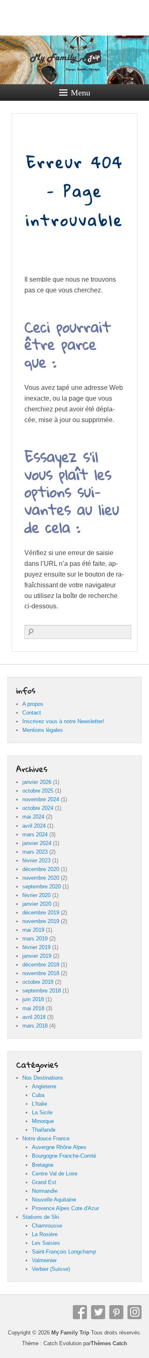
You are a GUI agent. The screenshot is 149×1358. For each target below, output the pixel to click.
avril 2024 (34, 826)
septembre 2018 (41, 991)
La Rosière (45, 1234)
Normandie (45, 1191)
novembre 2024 (40, 799)
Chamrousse (47, 1226)
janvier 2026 (36, 782)
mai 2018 (33, 1008)
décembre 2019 (40, 912)
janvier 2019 (36, 956)
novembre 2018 (40, 973)
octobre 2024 (37, 808)
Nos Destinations (42, 1078)
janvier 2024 (36, 843)
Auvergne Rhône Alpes (59, 1147)
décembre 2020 (40, 869)
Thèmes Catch (109, 1343)
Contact (31, 713)
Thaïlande (43, 1130)
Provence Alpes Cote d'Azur (65, 1208)
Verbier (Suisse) (51, 1269)
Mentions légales (42, 730)
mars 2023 (35, 852)
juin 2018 (33, 999)
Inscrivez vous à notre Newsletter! (63, 721)
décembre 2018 (40, 965)
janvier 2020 (36, 904)
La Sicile (42, 1112)
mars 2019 (35, 938)
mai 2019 (33, 930)
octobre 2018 (37, 982)
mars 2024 (35, 834)
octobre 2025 (37, 791)
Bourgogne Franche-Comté (64, 1156)
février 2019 (36, 947)
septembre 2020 (41, 886)
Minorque (43, 1121)
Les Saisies (46, 1243)
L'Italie (39, 1104)
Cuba (38, 1095)
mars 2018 (35, 1026)
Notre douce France (46, 1138)
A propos (32, 704)
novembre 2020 (40, 878)
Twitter (98, 1312)
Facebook (80, 1312)
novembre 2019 (40, 921)
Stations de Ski (40, 1217)
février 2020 (36, 895)
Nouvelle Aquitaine (54, 1200)
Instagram (134, 1312)
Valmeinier (44, 1260)
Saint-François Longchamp (64, 1252)
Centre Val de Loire (54, 1173)
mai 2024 (33, 817)
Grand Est (44, 1182)
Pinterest (116, 1312)
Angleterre (44, 1086)
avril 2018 (34, 1017)
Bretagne (42, 1165)
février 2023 (36, 860)
